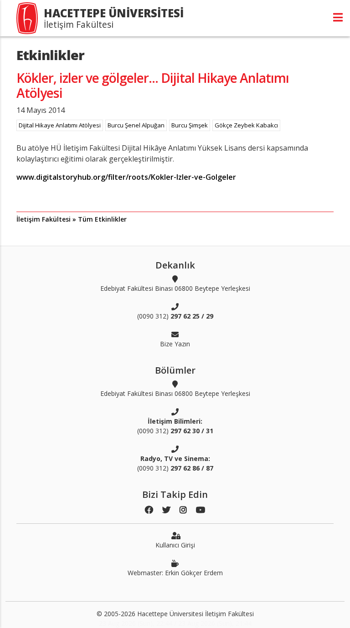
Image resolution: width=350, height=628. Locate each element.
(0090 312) (175, 316)
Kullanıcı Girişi (175, 545)
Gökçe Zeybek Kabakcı (246, 125)
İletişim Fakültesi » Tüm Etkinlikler (71, 219)
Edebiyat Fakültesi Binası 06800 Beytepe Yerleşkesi (175, 288)
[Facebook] (149, 510)
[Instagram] (183, 510)
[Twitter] (166, 510)
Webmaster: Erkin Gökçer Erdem (175, 572)
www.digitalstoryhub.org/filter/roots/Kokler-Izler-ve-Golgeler (126, 177)
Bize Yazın (175, 343)
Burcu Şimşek (189, 125)
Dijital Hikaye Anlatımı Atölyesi (60, 125)
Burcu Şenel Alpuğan (136, 125)
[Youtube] (200, 510)
